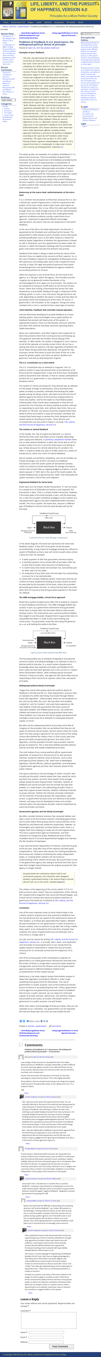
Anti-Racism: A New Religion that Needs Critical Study (9, 39)
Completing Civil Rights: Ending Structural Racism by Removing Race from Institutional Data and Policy (9, 50)
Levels (39, 22)
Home (5, 22)
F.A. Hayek (8, 113)
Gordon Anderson (31, 1097)
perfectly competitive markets (58, 439)
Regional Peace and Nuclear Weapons (89, 119)
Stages (30, 22)
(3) (62, 147)
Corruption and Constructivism (88, 115)
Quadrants (59, 22)
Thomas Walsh (30, 1149)
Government (23, 26)
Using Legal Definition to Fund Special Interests (65, 34)
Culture (7, 108)
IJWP (85, 107)
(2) (63, 111)
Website (24, 1342)
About (80, 22)
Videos (5, 121)
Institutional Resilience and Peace (90, 110)
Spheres (48, 22)
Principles (71, 22)
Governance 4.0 (18, 22)
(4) (64, 882)
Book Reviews (8, 117)
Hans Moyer (7, 92)
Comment (26, 1311)
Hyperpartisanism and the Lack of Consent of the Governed (9, 60)
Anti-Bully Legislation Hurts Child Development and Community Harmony (32, 35)
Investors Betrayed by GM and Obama (8, 79)
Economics (8, 111)
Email (24, 1337)
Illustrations (7, 119)
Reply (26, 1093)
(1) (66, 69)
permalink (56, 1026)
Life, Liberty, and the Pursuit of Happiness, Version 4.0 (88, 93)
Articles (13, 26)
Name (24, 1332)
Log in (84, 126)
